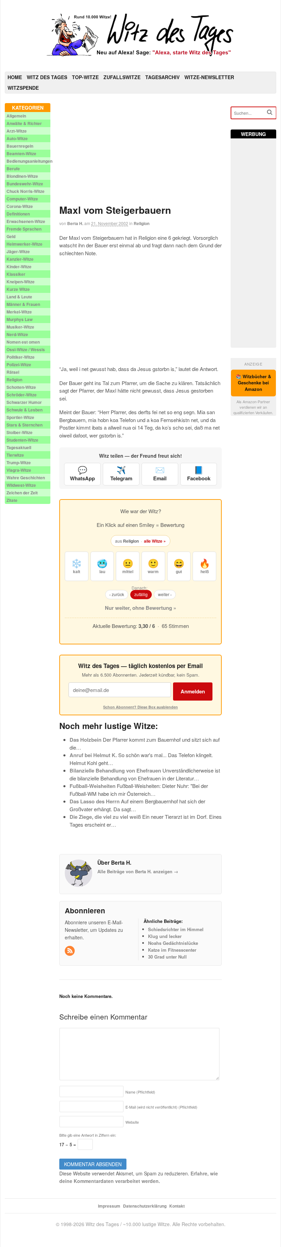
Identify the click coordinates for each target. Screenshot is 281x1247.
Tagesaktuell (19, 447)
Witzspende (23, 87)
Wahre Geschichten (26, 477)
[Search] (269, 112)
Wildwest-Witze (21, 485)
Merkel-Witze (19, 312)
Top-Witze (85, 77)
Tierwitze (15, 455)
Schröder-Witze (22, 395)
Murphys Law (20, 319)
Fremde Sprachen (24, 229)
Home (15, 77)
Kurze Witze (18, 289)
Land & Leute (19, 297)
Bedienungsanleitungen (29, 161)
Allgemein (16, 116)
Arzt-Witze (17, 131)
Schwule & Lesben (24, 410)
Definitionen (18, 214)
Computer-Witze (22, 199)
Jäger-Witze (18, 251)
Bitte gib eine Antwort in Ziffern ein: (87, 1135)
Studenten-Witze (22, 440)
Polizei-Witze (19, 364)
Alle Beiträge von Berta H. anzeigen (137, 871)
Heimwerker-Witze (24, 244)
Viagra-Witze (19, 470)
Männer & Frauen (23, 304)
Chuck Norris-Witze (26, 191)
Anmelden (193, 691)
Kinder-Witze (19, 266)
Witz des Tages (47, 77)
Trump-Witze (19, 462)
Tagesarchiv (162, 77)
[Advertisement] (140, 151)
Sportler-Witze (20, 417)
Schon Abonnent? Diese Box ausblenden (140, 706)
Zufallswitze (121, 77)
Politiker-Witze (21, 357)
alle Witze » (155, 541)
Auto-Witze (17, 138)
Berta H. (75, 223)
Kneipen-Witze (21, 282)
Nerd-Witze (17, 334)
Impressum (109, 1206)
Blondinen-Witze (22, 176)
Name (140, 1092)
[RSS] (70, 951)
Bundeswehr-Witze (25, 184)
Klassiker (16, 274)
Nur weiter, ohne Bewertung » (140, 608)
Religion (141, 223)
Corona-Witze (20, 206)
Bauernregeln (20, 146)
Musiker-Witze (20, 327)
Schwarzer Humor (24, 402)
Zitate (12, 500)
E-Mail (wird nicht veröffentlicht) (161, 1107)
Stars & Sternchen (24, 425)
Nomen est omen (23, 342)
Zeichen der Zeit (22, 493)
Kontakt (177, 1206)
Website (132, 1122)
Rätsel (13, 372)
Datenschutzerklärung (145, 1206)
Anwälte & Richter (24, 123)
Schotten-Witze (21, 387)
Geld (11, 236)
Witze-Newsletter (209, 77)
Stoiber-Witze (20, 432)
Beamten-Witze (21, 153)
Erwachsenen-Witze (26, 221)
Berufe (13, 168)
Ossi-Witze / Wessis (26, 349)
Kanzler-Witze (20, 259)
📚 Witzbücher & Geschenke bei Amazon (253, 383)
